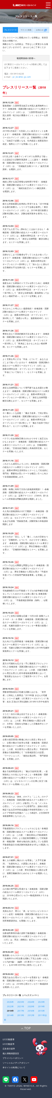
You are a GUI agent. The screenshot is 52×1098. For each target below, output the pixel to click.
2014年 (10, 1015)
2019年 (41, 1006)
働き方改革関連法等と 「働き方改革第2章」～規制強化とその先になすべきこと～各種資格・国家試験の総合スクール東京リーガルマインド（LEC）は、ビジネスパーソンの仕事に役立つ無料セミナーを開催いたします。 (25, 778)
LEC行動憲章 (8, 1039)
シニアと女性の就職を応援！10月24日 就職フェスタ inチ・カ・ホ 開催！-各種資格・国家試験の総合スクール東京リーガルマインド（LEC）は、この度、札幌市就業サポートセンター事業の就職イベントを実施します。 (26, 622)
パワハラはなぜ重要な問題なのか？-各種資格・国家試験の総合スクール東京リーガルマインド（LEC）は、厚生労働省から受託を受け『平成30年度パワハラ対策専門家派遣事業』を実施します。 (26, 572)
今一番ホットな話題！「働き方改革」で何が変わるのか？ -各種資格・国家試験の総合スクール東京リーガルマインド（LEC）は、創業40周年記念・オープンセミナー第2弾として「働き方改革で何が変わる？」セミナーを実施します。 (26, 419)
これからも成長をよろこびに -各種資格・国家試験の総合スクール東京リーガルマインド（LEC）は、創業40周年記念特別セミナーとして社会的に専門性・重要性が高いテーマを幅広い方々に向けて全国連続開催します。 (26, 470)
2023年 (41, 1002)
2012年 (31, 1015)
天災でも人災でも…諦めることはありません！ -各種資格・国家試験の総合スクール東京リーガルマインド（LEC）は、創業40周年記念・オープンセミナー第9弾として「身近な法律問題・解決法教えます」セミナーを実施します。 (26, 235)
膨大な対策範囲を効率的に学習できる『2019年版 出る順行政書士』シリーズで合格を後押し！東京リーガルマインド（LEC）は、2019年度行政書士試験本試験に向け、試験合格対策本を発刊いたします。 (27, 210)
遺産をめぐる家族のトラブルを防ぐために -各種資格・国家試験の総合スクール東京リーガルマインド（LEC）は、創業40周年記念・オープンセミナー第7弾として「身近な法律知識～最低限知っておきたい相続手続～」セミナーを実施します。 (26, 289)
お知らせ (39, 30)
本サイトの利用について (14, 1067)
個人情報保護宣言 (11, 1053)
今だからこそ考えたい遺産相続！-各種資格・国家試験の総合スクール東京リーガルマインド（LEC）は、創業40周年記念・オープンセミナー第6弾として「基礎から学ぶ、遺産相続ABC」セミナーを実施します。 (26, 315)
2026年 (10, 1002)
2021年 (20, 1006)
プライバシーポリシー (13, 1058)
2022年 (10, 1006)
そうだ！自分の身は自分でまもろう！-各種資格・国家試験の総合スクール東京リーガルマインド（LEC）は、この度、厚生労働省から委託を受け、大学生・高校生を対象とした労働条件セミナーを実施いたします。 (26, 720)
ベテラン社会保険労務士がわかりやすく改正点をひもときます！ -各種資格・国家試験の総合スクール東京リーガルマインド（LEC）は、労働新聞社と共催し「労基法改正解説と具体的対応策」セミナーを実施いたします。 (26, 445)
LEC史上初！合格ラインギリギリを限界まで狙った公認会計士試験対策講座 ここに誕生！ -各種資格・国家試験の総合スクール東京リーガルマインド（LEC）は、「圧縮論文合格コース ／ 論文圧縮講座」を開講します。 (26, 163)
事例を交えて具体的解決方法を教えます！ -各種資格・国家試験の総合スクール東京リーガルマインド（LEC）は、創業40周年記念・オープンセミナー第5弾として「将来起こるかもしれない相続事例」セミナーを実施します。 (26, 340)
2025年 (20, 1002)
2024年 (31, 1002)
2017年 (20, 1010)
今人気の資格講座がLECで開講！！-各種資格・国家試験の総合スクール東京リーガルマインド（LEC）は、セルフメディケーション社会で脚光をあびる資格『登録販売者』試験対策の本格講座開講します (25, 518)
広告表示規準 (9, 1048)
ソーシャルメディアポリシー (16, 1062)
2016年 (31, 1010)
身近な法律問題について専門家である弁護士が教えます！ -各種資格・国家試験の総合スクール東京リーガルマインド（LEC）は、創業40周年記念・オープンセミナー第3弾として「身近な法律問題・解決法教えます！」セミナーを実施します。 (26, 394)
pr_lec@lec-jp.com (22, 76)
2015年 (41, 1010)
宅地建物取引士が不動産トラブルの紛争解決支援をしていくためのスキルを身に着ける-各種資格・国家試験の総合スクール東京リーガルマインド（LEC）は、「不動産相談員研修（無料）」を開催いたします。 (26, 597)
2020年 (31, 1006)
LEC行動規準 (8, 1044)
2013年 (20, 1015)
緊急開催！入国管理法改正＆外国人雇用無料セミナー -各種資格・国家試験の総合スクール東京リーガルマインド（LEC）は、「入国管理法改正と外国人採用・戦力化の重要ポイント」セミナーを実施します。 (26, 112)
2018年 (10, 1010)
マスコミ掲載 (26, 30)
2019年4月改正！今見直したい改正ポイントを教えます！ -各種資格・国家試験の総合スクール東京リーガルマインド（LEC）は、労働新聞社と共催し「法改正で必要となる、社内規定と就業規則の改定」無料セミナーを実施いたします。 (26, 137)
